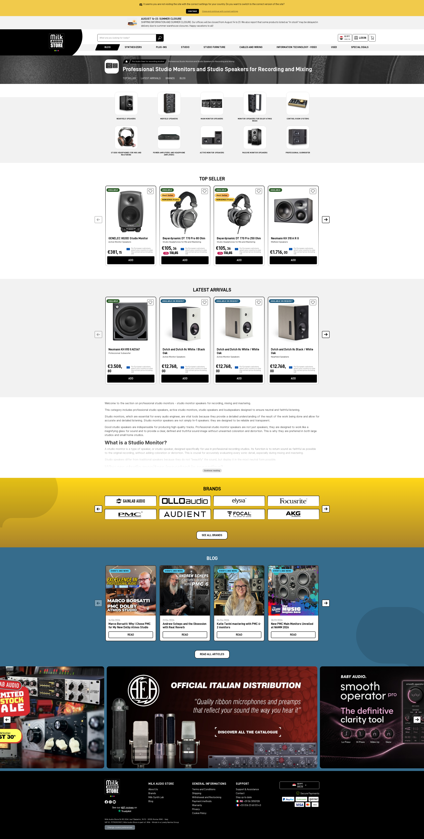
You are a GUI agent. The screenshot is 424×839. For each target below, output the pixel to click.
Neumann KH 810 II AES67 (124, 349)
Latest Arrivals (151, 78)
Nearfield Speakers (126, 119)
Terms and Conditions (203, 789)
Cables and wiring (251, 47)
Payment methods (202, 801)
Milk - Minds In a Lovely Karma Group (163, 822)
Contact (240, 793)
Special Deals (360, 47)
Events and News (120, 571)
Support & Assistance (247, 789)
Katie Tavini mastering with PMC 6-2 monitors (239, 625)
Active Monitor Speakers (212, 153)
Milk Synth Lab (156, 797)
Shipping (196, 793)
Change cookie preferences (119, 827)
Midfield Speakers (169, 119)
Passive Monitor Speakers (255, 153)
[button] (325, 219)
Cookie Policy (199, 813)
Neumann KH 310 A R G (285, 238)
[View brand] (131, 501)
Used (334, 47)
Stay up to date (244, 797)
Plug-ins (161, 47)
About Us (153, 789)
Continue (192, 11)
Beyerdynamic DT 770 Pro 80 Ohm (184, 238)
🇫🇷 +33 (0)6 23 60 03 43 (248, 805)
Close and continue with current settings (220, 11)
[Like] (150, 191)
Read (131, 634)
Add (130, 260)
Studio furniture (214, 47)
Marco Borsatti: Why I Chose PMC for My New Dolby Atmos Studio (129, 625)
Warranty (197, 805)
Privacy (196, 809)
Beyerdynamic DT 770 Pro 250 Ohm (239, 238)
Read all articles (212, 654)
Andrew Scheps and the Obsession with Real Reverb (184, 625)
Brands (170, 78)
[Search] (160, 38)
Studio (185, 47)
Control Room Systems (298, 119)
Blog (108, 47)
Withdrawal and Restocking (206, 797)
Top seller (129, 78)
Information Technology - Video (297, 47)
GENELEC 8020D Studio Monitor (128, 238)
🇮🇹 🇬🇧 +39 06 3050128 (248, 801)
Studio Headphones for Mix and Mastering (182, 242)
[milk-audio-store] (56, 42)
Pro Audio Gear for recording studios (148, 61)
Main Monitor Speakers (212, 119)
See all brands (212, 535)
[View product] (131, 210)
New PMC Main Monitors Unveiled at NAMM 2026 (292, 625)
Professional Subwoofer (298, 153)
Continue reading (212, 471)
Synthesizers (133, 47)
